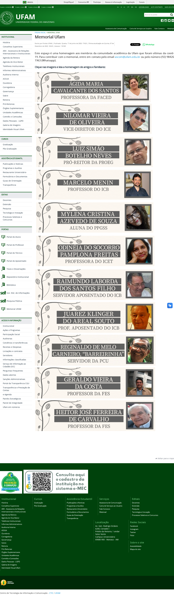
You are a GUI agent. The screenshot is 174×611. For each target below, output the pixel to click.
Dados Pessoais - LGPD (13, 121)
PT (128, 7)
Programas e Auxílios (12, 168)
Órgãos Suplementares (13, 108)
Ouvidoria (7, 83)
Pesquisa (7, 208)
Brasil (30, 2)
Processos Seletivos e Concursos (145, 515)
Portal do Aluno (13, 237)
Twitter (133, 532)
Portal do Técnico (14, 253)
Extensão (7, 204)
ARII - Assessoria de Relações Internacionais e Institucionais (16, 52)
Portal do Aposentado (16, 261)
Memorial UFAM (13, 309)
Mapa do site (169, 7)
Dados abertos (9, 375)
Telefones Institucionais (13, 66)
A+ (118, 7)
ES (136, 7)
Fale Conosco (159, 28)
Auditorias (7, 338)
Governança (8, 91)
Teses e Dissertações (16, 269)
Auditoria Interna (10, 74)
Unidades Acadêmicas (13, 112)
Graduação (8, 144)
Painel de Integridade (12, 403)
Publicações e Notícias (13, 164)
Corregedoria (9, 87)
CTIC (51, 593)
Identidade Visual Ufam (13, 129)
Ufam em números (11, 407)
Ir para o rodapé (47, 7)
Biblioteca (11, 285)
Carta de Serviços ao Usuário (141, 28)
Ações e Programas (11, 330)
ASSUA (6, 78)
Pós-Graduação (10, 148)
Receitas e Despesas (12, 347)
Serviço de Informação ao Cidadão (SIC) (14, 365)
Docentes (7, 200)
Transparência (9, 185)
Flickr (132, 535)
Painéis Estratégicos (12, 398)
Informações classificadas (14, 359)
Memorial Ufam (50, 37)
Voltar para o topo (165, 458)
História (6, 42)
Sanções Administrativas (14, 379)
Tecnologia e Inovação (13, 212)
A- (124, 7)
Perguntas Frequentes (13, 370)
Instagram (134, 529)
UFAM (57, 593)
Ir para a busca (33, 7)
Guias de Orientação (12, 180)
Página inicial (40, 32)
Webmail (170, 28)
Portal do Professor (15, 245)
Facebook (134, 526)
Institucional (8, 326)
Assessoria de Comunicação (116, 28)
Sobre (5, 95)
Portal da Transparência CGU (16, 383)
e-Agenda (7, 394)
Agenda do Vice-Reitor (13, 62)
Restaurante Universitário (14, 172)
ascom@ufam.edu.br (127, 56)
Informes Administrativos (14, 70)
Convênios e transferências (15, 342)
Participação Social (11, 334)
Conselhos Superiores (13, 46)
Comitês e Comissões (12, 116)
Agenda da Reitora (11, 57)
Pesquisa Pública (14, 301)
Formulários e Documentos (15, 176)
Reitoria (6, 100)
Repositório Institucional (17, 277)
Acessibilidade (144, 7)
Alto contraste (157, 7)
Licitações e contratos (12, 351)
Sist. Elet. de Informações (18, 293)
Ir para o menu (20, 7)
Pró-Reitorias (9, 104)
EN (132, 7)
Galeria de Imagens (12, 125)
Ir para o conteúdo (6, 7)
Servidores (8, 355)
